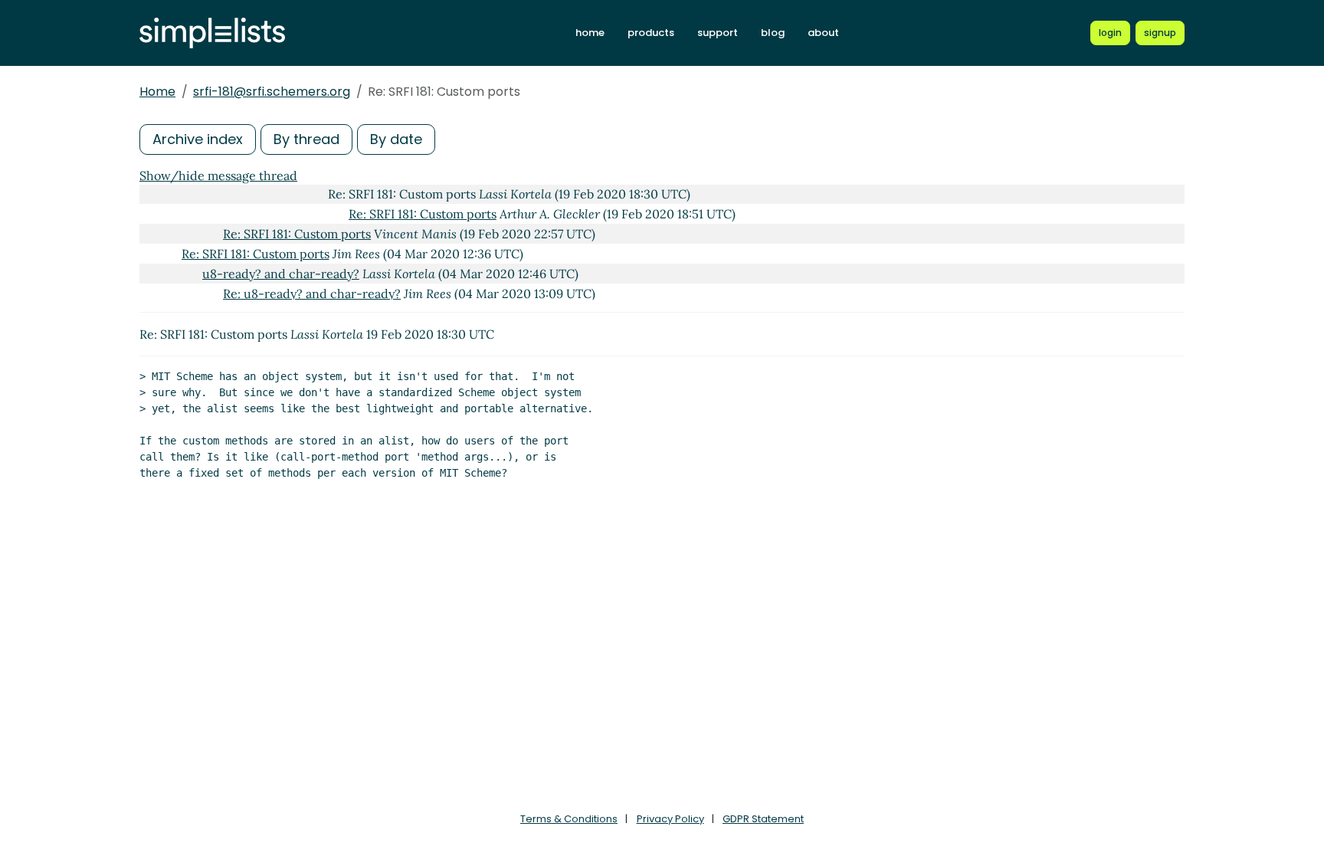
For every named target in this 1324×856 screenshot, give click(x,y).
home (590, 32)
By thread (306, 139)
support (717, 32)
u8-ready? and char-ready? (280, 273)
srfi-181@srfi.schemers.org (271, 91)
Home (157, 91)
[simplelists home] (212, 33)
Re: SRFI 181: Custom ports (422, 213)
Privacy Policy (670, 819)
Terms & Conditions (569, 819)
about (823, 32)
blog (773, 32)
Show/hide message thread (218, 175)
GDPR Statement (763, 819)
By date (396, 139)
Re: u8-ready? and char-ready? (312, 293)
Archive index (197, 139)
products (651, 32)
